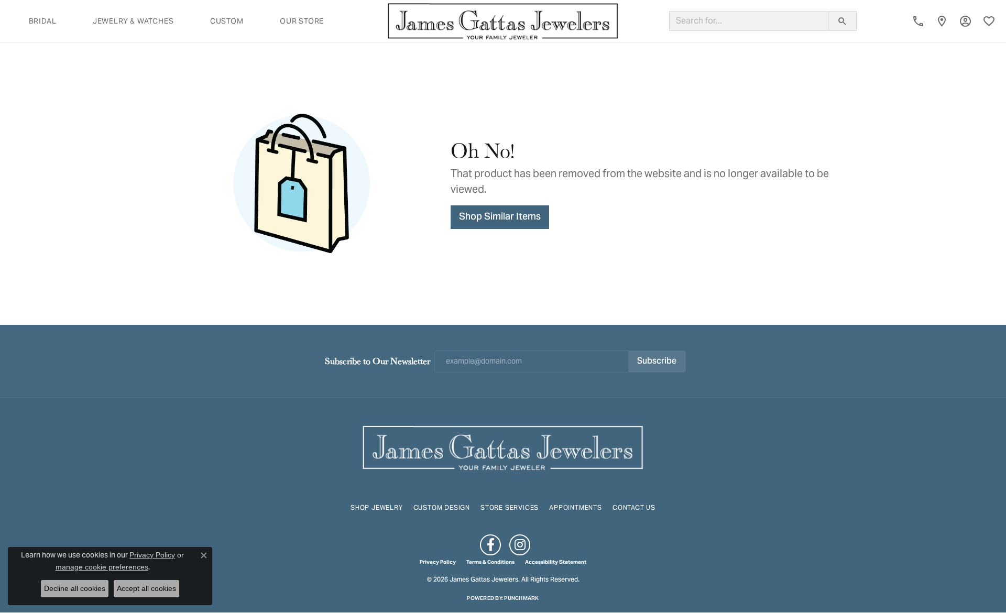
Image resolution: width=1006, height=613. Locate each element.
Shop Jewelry (377, 507)
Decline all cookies (74, 588)
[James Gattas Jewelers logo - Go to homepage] (503, 21)
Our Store (302, 21)
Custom (227, 21)
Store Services (509, 507)
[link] (918, 20)
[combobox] (749, 21)
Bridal (43, 21)
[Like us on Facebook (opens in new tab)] (490, 544)
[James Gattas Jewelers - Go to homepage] (503, 446)
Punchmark (521, 598)
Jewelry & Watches (133, 21)
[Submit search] (842, 21)
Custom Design (441, 507)
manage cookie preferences (102, 567)
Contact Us (634, 507)
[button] (965, 20)
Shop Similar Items (500, 217)
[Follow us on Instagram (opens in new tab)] (519, 544)
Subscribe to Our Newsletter (377, 360)
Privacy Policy (438, 562)
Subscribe (656, 361)
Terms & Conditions (490, 562)
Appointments (575, 507)
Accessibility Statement (555, 562)
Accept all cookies (146, 588)
